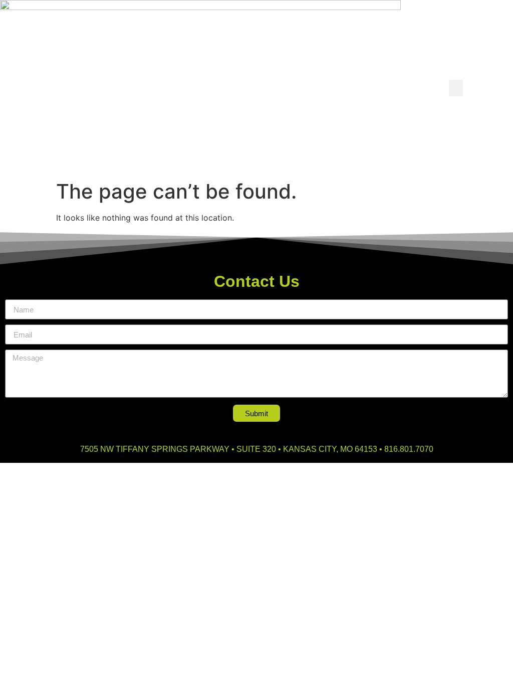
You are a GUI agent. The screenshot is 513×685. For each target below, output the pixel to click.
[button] (456, 88)
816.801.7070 (408, 449)
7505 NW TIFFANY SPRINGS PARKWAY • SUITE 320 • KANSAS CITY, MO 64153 (228, 449)
